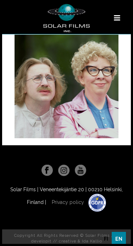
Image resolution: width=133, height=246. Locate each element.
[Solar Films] (66, 18)
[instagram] (64, 171)
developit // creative (53, 241)
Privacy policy (68, 202)
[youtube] (80, 171)
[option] (106, 239)
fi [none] (106, 239)
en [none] (118, 239)
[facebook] (47, 171)
